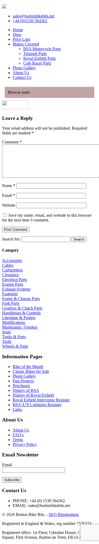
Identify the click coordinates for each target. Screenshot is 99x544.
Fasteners (10, 294)
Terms (18, 439)
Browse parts (19, 92)
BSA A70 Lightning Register (37, 404)
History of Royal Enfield (33, 395)
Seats (6, 332)
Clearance (10, 275)
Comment (12, 142)
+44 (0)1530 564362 (30, 21)
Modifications (13, 322)
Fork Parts (10, 303)
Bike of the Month (28, 366)
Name (8, 185)
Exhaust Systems (16, 289)
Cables (7, 265)
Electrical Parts (14, 279)
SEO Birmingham (64, 514)
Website (8, 205)
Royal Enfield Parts (39, 58)
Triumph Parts (35, 53)
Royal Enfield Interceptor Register (41, 400)
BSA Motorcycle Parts (42, 49)
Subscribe (12, 480)
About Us (21, 72)
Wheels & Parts (15, 346)
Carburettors (12, 270)
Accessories (12, 260)
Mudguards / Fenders (19, 327)
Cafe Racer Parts (37, 63)
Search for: (11, 239)
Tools (6, 341)
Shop (17, 34)
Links (17, 409)
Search (78, 239)
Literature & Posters (18, 317)
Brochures (21, 385)
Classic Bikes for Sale (31, 371)
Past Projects (23, 381)
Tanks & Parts (14, 336)
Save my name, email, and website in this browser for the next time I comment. (47, 217)
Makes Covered (26, 44)
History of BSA (26, 390)
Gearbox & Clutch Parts (22, 308)
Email (8, 195)
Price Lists (21, 39)
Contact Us (22, 77)
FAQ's (18, 435)
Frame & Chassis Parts (21, 298)
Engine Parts (12, 284)
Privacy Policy (25, 444)
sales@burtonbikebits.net (33, 16)
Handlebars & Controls (21, 313)
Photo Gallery (24, 68)
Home (18, 30)
